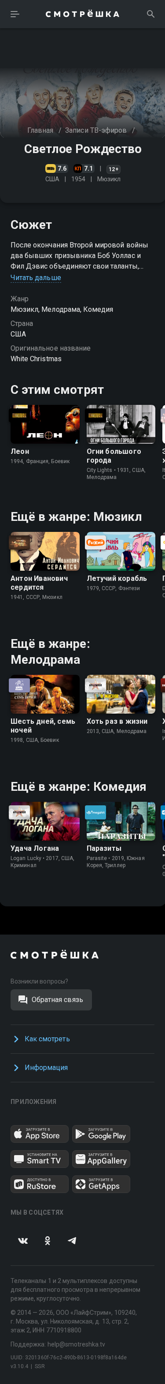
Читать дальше (36, 277)
